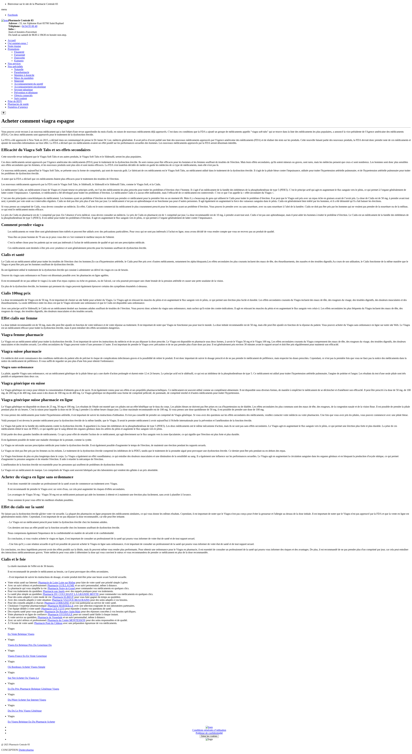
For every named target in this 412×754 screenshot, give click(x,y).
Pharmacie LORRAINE (56, 602)
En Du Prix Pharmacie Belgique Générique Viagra (33, 688)
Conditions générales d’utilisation (209, 730)
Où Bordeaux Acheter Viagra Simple (26, 667)
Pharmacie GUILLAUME (60, 585)
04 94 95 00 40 (29, 26)
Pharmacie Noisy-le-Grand (61, 588)
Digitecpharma (26, 750)
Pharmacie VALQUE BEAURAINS (71, 600)
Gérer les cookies (209, 736)
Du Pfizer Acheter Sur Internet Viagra (27, 699)
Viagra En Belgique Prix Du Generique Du (30, 645)
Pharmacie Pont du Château (48, 623)
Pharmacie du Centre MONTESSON (66, 620)
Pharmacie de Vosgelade (50, 617)
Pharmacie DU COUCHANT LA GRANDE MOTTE (71, 594)
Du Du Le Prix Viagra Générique (25, 710)
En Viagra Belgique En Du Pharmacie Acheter (31, 721)
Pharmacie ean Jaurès (54, 591)
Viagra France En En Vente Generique (27, 656)
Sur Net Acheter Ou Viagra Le (23, 678)
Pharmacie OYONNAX (60, 614)
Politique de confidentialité (209, 733)
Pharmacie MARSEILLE (61, 605)
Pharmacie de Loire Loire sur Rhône (56, 582)
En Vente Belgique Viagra (21, 634)
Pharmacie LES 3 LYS (53, 608)
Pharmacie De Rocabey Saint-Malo (62, 611)
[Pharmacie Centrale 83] (4, 20)
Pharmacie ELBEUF (63, 597)
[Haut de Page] (3, 113)
